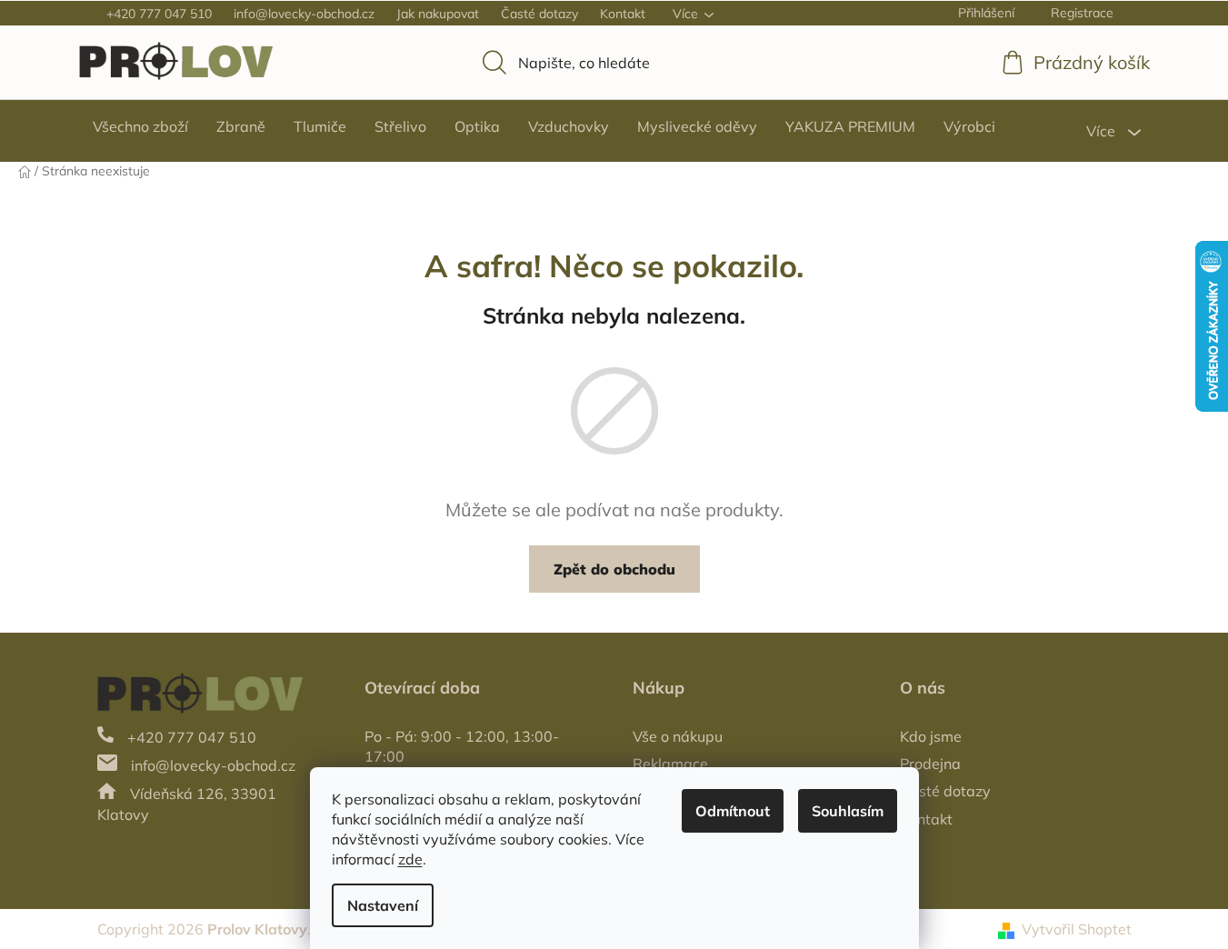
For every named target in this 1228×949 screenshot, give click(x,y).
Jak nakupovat (437, 13)
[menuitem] (140, 126)
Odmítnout (732, 811)
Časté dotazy (539, 13)
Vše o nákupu (678, 736)
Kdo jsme (931, 736)
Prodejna (930, 763)
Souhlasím (848, 811)
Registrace (1082, 13)
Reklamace (670, 763)
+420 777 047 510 (159, 13)
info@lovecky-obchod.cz (304, 13)
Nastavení (382, 905)
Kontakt (622, 13)
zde (410, 859)
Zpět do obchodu (614, 569)
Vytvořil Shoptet (1077, 929)
